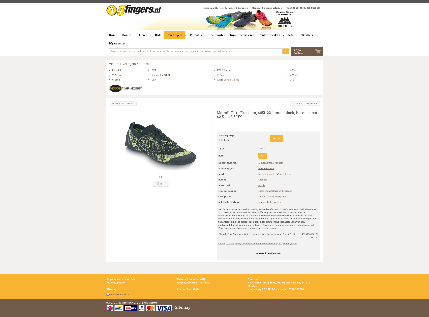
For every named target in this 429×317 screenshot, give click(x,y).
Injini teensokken (242, 35)
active (261, 196)
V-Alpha (116, 74)
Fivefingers (174, 35)
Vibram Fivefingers (122, 64)
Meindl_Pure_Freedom (270, 162)
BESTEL (276, 138)
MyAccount (117, 43)
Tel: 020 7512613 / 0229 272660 (303, 7)
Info (291, 35)
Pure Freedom (266, 168)
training (270, 196)
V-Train (294, 74)
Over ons (253, 279)
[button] (155, 184)
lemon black (265, 202)
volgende (310, 103)
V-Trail (221, 74)
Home (113, 35)
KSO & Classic (224, 70)
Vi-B (292, 79)
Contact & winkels (188, 289)
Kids (158, 35)
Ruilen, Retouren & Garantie (193, 282)
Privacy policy (115, 282)
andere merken (270, 35)
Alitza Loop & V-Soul (228, 79)
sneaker (262, 179)
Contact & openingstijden (267, 7)
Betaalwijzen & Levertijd (191, 279)
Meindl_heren (284, 174)
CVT (153, 70)
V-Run (293, 70)
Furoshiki (196, 35)
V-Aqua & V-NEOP (161, 74)
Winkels (307, 35)
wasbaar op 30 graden (280, 190)
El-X (153, 79)
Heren (143, 35)
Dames (127, 35)
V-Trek (116, 79)
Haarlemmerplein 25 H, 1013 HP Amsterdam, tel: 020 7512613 (279, 284)
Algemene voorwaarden (120, 279)
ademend (263, 190)
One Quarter (216, 35)
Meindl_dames (266, 174)
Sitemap (111, 289)
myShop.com (274, 253)
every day (280, 196)
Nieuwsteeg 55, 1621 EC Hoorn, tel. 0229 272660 (276, 289)
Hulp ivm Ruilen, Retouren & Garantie (225, 7)
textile (261, 185)
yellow (277, 202)
